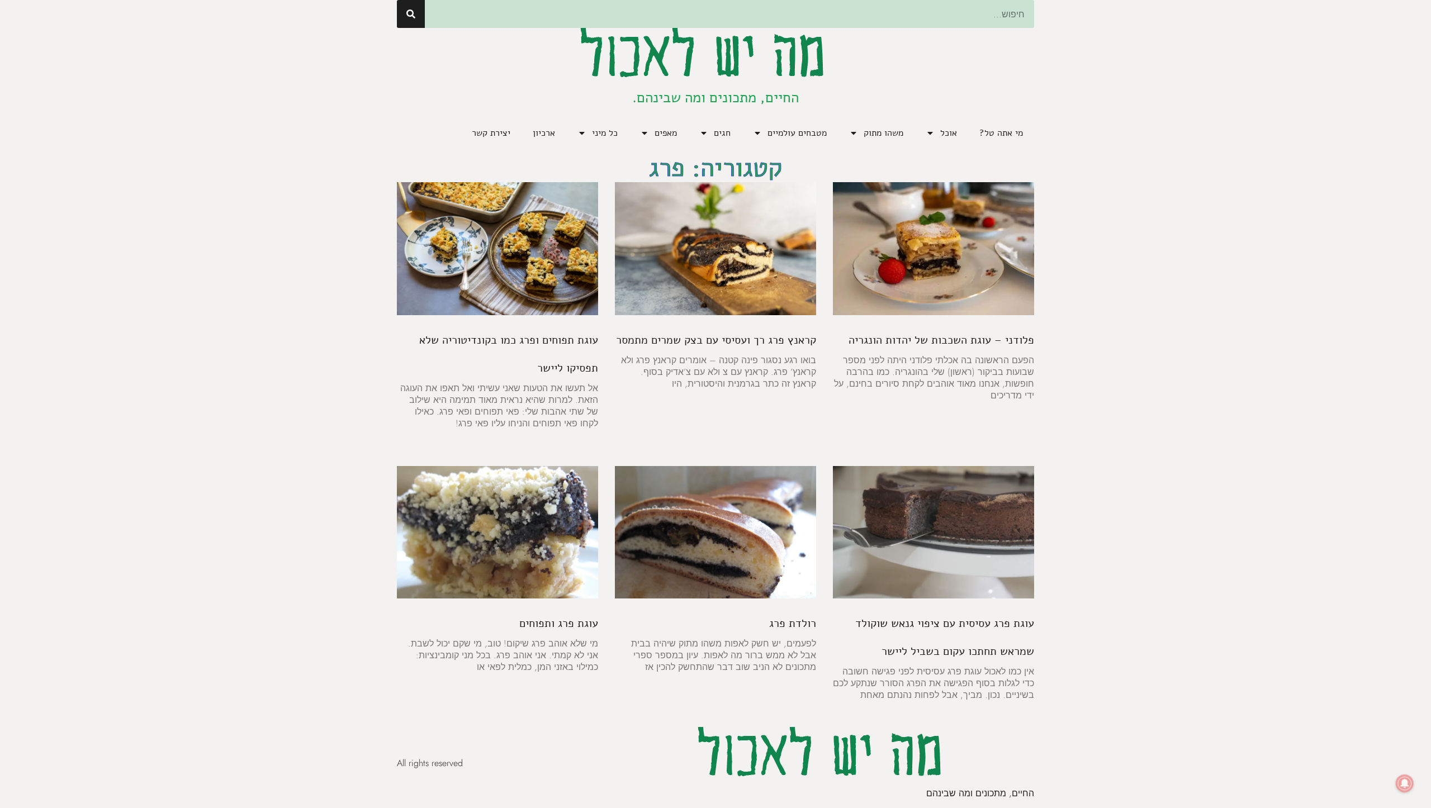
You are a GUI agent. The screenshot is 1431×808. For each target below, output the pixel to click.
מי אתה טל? (1001, 133)
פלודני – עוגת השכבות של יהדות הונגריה (941, 340)
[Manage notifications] (1405, 783)
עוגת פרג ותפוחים (558, 623)
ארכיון (544, 133)
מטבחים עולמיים (797, 133)
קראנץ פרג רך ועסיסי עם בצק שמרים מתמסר (716, 340)
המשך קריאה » (996, 412)
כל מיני (605, 133)
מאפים (666, 133)
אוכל (948, 133)
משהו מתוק (883, 133)
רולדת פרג (792, 623)
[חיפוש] (411, 14)
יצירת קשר (491, 133)
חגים (722, 133)
